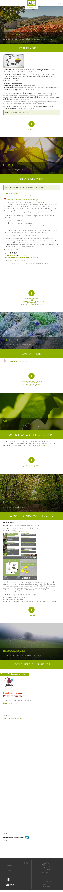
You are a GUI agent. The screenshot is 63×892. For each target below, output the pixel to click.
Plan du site (45, 879)
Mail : (6, 258)
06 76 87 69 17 (22, 256)
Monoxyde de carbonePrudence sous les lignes (31, 462)
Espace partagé (46, 886)
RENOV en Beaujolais (11, 193)
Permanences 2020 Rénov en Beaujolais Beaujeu (22, 199)
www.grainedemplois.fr (22, 531)
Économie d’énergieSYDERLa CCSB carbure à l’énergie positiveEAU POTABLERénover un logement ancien (31, 297)
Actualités (9, 865)
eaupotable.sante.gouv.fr (37, 445)
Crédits (44, 884)
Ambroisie (31, 611)
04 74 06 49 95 (10, 256)
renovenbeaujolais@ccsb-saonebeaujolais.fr (23, 258)
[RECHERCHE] (27, 863)
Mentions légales (46, 881)
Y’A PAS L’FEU (31, 125)
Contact (9, 870)
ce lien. (27, 112)
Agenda (9, 868)
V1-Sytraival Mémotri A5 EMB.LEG (16, 361)
